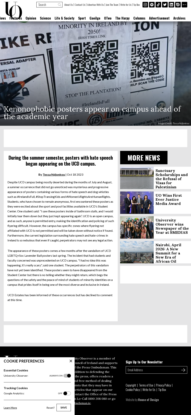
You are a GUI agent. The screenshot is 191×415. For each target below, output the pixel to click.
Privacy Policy (163, 385)
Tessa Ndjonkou (54, 174)
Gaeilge (95, 18)
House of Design (148, 399)
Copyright (131, 385)
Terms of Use (146, 385)
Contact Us (80, 5)
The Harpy (122, 18)
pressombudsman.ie (76, 403)
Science (45, 18)
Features (16, 18)
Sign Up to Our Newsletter (144, 361)
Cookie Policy (133, 389)
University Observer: (33, 375)
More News (144, 157)
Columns (139, 18)
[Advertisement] (95, 138)
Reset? (50, 407)
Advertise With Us (95, 5)
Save (63, 407)
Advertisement (159, 18)
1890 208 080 (97, 398)
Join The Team (112, 5)
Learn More (10, 407)
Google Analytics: (33, 393)
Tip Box (136, 5)
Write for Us (125, 5)
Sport (82, 18)
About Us (68, 5)
